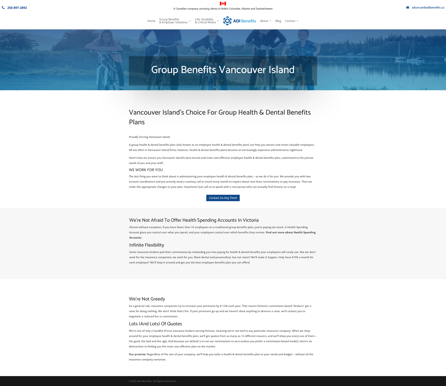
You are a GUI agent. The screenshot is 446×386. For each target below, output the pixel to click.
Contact (290, 21)
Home (151, 21)
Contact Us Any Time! (223, 198)
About (264, 21)
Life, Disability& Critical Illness (205, 20)
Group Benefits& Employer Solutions (173, 20)
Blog (278, 21)
